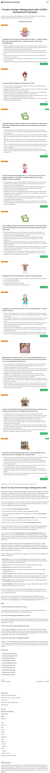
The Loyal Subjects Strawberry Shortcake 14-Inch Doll (18, 83)
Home (2, 723)
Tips (3, 739)
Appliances (4, 737)
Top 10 (2, 734)
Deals (2, 730)
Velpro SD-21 (4, 700)
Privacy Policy (4, 714)
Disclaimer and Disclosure (7, 711)
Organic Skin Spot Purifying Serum (9, 702)
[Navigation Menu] (47, 2)
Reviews (3, 725)
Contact (3, 718)
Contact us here (15, 599)
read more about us (31, 599)
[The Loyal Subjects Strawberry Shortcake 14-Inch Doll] (25, 76)
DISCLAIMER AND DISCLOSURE (8, 755)
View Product (44, 64)
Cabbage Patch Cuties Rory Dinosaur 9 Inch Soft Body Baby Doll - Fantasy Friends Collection (24, 309)
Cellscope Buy (4, 705)
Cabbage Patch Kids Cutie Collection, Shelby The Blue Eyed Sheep (22, 276)
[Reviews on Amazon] (25, 306)
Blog (2, 727)
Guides (2, 732)
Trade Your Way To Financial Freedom (10, 698)
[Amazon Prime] (46, 102)
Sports (2, 741)
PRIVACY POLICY (6, 753)
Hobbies (4, 744)
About (2, 716)
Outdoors (4, 746)
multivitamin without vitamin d (8, 695)
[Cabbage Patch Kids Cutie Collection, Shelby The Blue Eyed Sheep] (25, 268)
